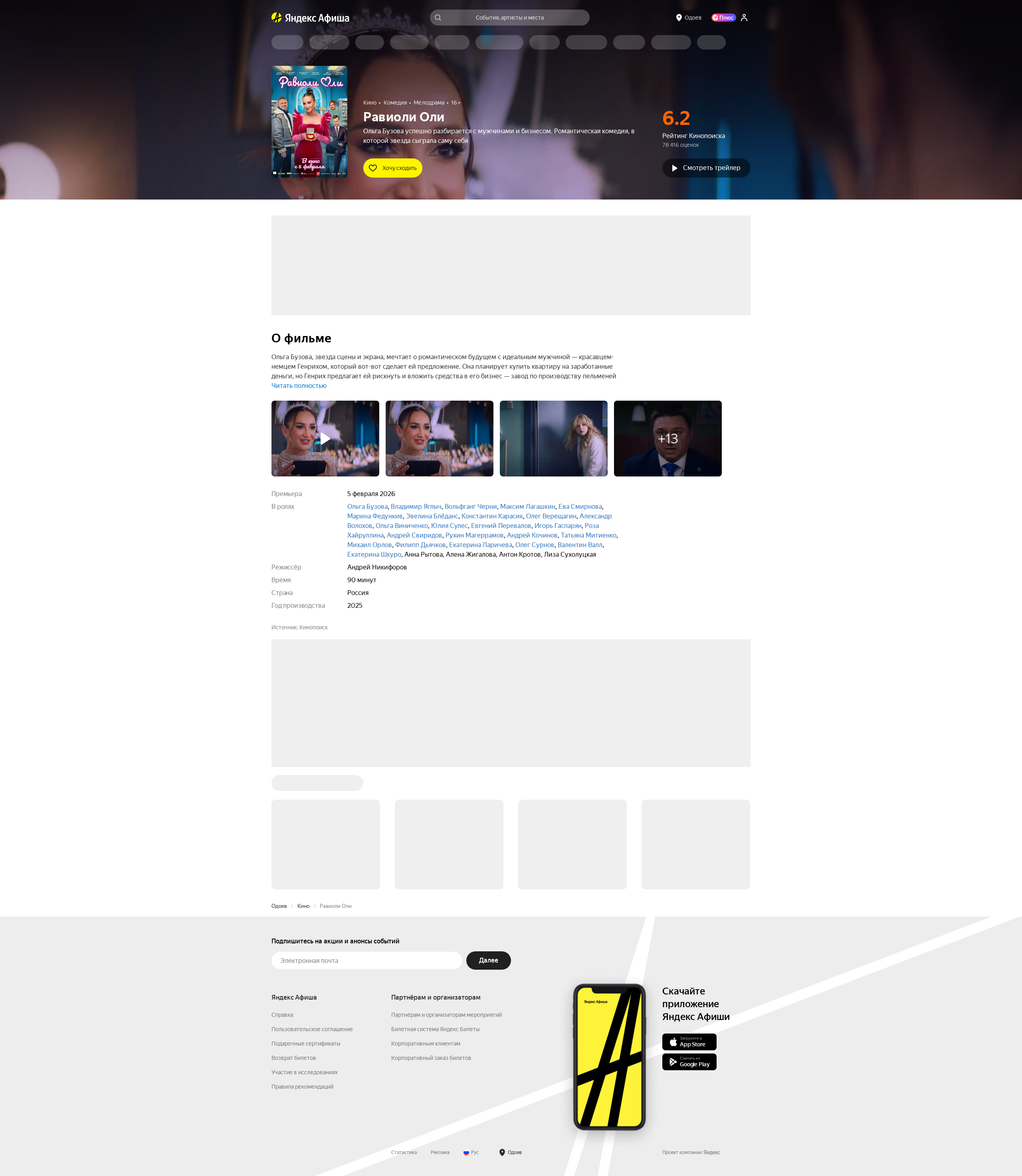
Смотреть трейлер (712, 168)
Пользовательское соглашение (312, 1029)
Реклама (440, 1152)
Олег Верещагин (551, 516)
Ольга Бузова (367, 506)
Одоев (279, 906)
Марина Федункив (375, 516)
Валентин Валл (580, 545)
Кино (303, 906)
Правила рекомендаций (302, 1086)
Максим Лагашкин (527, 506)
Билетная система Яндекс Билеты (435, 1029)
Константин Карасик (492, 516)
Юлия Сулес (449, 526)
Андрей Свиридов (414, 535)
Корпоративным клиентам (425, 1043)
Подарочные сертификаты (306, 1043)
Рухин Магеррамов (475, 535)
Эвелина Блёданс (432, 516)
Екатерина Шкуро (374, 554)
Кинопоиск (313, 627)
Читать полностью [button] (299, 385)
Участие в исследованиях (304, 1072)
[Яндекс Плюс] (723, 18)
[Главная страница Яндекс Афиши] (276, 17)
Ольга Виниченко (402, 526)
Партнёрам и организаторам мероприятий (446, 1015)
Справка (282, 1015)
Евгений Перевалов (501, 526)
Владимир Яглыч (416, 506)
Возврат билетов (293, 1058)
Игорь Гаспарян (558, 526)
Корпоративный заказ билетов (431, 1058)
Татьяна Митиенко (588, 535)
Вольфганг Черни (471, 506)
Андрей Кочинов (532, 535)
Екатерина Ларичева (480, 545)
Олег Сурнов (535, 545)
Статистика (404, 1152)
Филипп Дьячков (420, 545)
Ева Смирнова (580, 506)
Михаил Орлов (369, 545)
